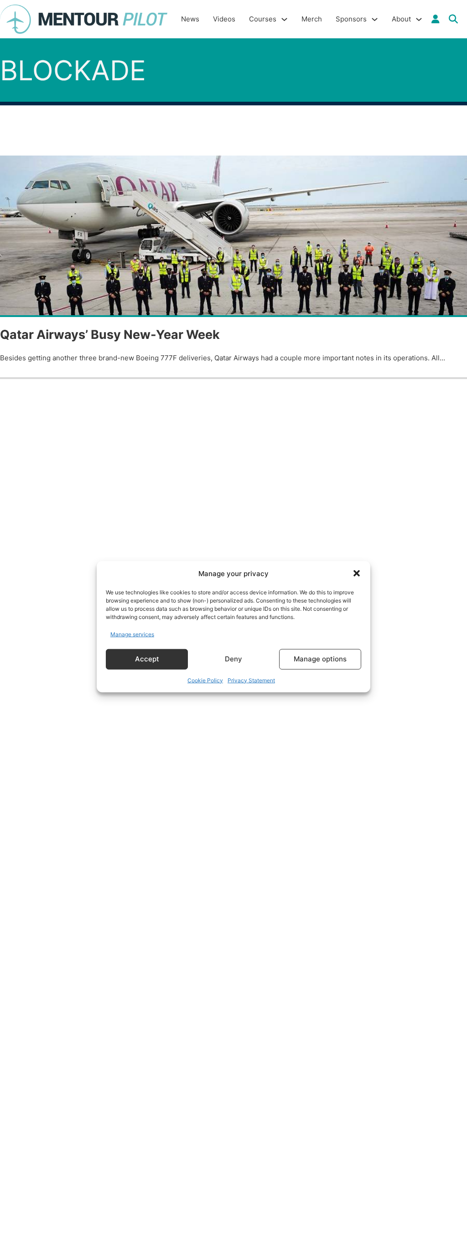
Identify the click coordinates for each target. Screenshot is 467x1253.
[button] (356, 573)
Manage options (320, 659)
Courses (262, 19)
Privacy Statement (251, 679)
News (190, 19)
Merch (311, 19)
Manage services (132, 634)
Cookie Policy (205, 679)
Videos (224, 19)
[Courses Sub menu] (284, 19)
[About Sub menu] (418, 19)
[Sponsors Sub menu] (374, 19)
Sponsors (351, 19)
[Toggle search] (453, 19)
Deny (233, 659)
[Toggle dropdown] (435, 19)
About (401, 19)
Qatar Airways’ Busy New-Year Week (110, 334)
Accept (147, 659)
